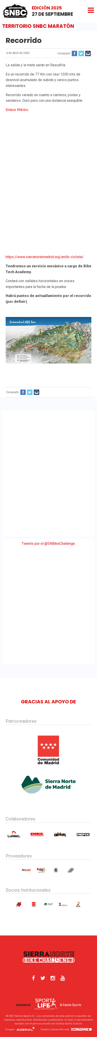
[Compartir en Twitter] (81, 53)
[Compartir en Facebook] (74, 53)
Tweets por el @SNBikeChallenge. (49, 543)
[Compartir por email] (88, 53)
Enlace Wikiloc (17, 110)
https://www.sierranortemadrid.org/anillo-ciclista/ (45, 257)
